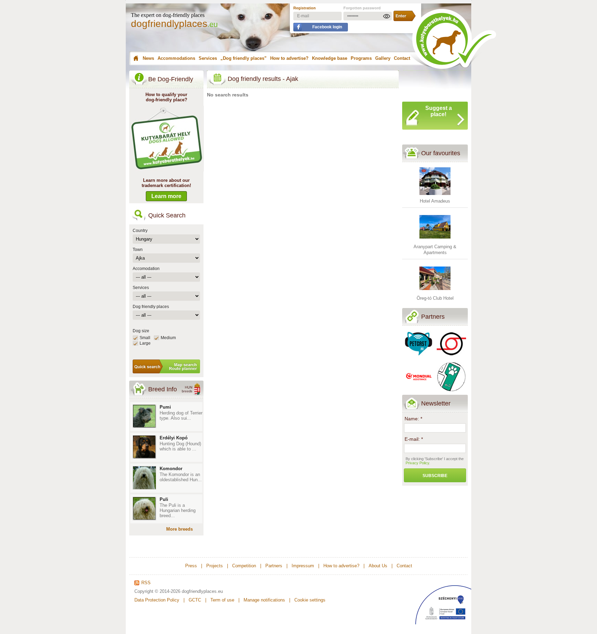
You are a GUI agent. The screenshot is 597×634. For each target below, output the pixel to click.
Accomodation (146, 268)
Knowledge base (329, 58)
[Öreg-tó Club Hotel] (435, 292)
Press (191, 565)
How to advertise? (289, 58)
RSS (146, 582)
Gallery (382, 58)
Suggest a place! (438, 111)
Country (140, 230)
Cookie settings (309, 600)
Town (138, 249)
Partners (433, 316)
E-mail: (414, 439)
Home (135, 58)
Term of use (222, 600)
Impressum (303, 565)
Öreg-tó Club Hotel (435, 298)
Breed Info (162, 389)
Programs (361, 58)
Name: (413, 418)
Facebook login (327, 27)
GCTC (195, 600)
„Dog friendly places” (243, 58)
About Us (378, 565)
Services (208, 58)
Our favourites (440, 153)
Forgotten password (362, 8)
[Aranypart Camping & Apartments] (435, 240)
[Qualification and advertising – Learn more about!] (167, 170)
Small (145, 337)
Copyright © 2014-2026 (157, 591)
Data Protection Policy (156, 600)
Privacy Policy (417, 463)
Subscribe (435, 475)
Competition (244, 565)
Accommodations (176, 58)
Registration (304, 8)
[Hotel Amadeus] (435, 195)
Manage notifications (264, 600)
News (148, 58)
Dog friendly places (151, 306)
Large (145, 343)
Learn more (166, 196)
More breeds (179, 529)
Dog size (141, 330)
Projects (214, 565)
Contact (402, 58)
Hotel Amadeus (435, 201)
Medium (168, 337)
